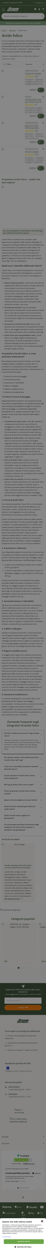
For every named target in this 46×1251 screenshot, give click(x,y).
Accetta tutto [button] (24, 1241)
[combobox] (42, 1221)
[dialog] (23, 1234)
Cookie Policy (6, 1237)
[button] (23, 1247)
